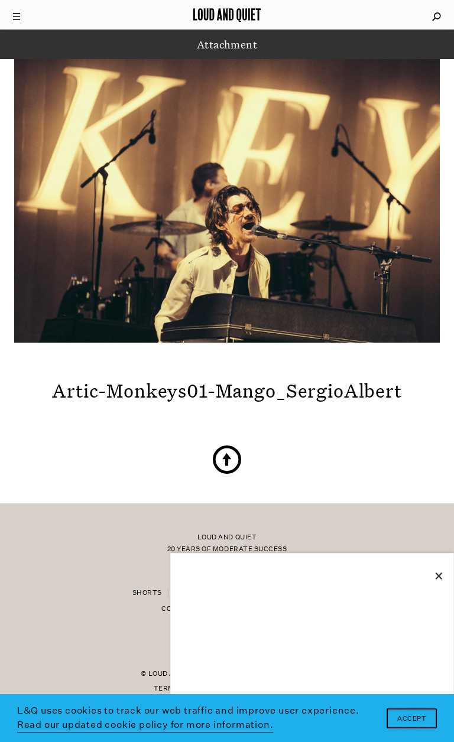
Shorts (147, 592)
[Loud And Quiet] (227, 15)
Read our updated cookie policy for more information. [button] (145, 724)
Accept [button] (411, 718)
